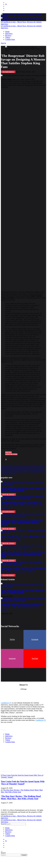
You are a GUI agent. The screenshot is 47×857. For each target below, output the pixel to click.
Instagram (12, 658)
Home (7, 31)
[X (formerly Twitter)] (6, 460)
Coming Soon (10, 39)
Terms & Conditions (12, 754)
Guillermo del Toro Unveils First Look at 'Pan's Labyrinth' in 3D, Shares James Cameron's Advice (22, 522)
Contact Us (9, 763)
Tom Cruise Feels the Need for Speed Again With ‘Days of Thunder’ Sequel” (22, 489)
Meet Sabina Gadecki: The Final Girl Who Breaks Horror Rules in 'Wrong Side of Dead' (23, 570)
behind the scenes (11, 454)
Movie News (8, 494)
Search (3, 853)
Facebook (34, 639)
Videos (7, 37)
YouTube (35, 658)
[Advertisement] (23, 189)
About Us (8, 761)
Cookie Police (10, 759)
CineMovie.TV (6, 703)
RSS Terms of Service (13, 756)
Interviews (8, 33)
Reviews (8, 35)
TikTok (12, 639)
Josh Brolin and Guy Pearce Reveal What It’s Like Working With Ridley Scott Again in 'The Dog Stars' (22, 505)
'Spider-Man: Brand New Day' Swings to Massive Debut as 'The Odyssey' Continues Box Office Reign (23, 553)
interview (8, 452)
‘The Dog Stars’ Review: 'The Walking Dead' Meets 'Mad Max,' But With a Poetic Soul (21, 797)
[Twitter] (6, 5)
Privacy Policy (10, 758)
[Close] (2, 851)
